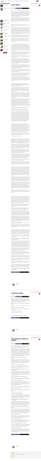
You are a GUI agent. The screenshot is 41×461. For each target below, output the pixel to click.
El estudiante (4, 42)
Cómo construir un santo (5, 39)
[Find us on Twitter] (37, 1)
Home (11, 291)
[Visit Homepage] (2, 1)
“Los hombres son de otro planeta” (6, 36)
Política (20, 6)
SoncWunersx (13, 6)
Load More (5, 52)
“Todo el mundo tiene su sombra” (6, 8)
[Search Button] (39, 5)
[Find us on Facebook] (36, 1)
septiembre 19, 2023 (17, 6)
